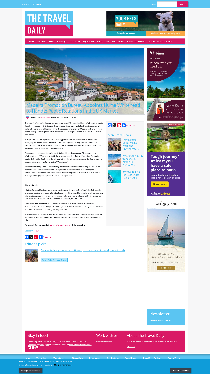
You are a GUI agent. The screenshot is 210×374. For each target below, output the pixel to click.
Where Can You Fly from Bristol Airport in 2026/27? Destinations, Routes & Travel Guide (132, 165)
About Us (41, 41)
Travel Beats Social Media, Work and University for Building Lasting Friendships (131, 147)
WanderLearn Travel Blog (160, 41)
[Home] (64, 23)
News (51, 41)
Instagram (44, 344)
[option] (145, 23)
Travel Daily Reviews (136, 41)
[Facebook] (110, 125)
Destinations (118, 41)
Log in (153, 4)
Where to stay (59, 358)
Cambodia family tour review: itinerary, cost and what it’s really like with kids (83, 250)
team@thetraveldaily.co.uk (80, 344)
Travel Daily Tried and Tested (54, 260)
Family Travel (103, 41)
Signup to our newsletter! (160, 320)
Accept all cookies (181, 370)
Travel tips (61, 41)
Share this (130, 125)
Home (31, 41)
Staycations (74, 41)
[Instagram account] (36, 347)
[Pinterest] (119, 125)
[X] (114, 125)
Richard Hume (45, 117)
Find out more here (104, 341)
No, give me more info (63, 365)
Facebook (32, 344)
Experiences (88, 41)
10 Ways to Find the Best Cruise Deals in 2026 (131, 174)
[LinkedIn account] (29, 347)
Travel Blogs (130, 358)
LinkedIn (82, 341)
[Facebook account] (33, 347)
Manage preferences (30, 370)
